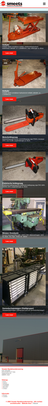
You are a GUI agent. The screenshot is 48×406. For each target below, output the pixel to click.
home (4, 381)
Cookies (5, 396)
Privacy (5, 395)
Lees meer (9, 53)
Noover (35, 403)
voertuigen (6, 385)
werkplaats (6, 384)
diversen (5, 387)
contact (5, 388)
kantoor (5, 383)
